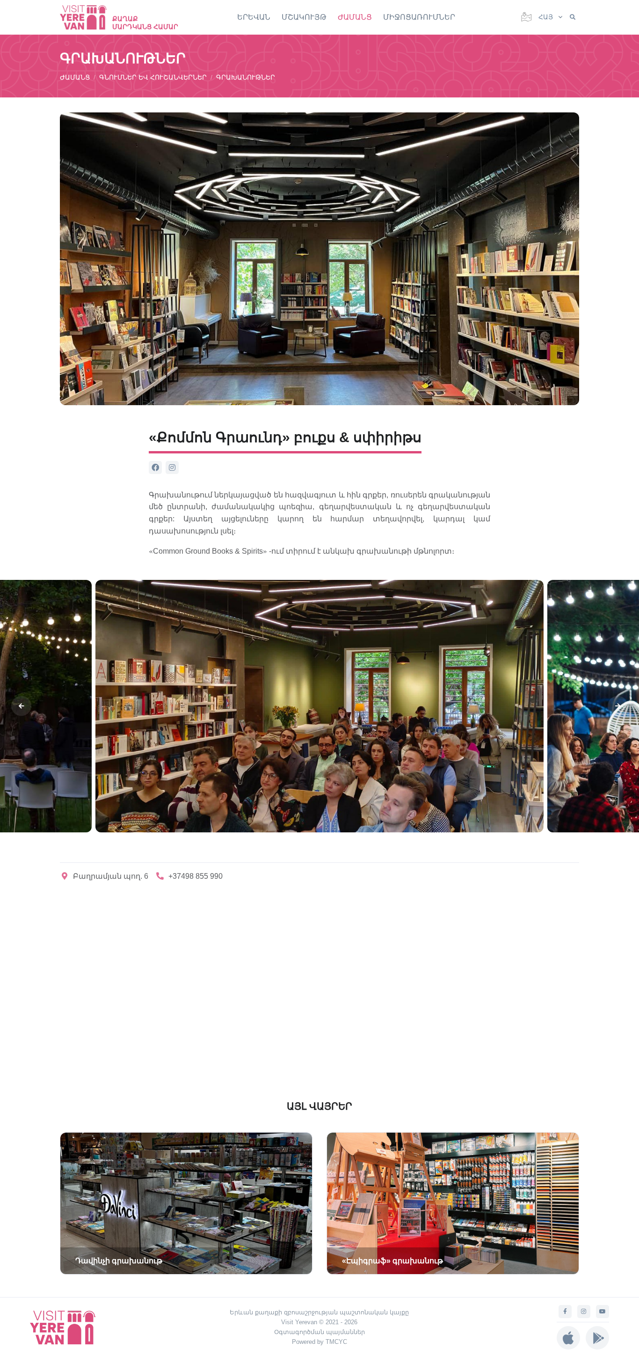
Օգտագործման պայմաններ (319, 1331)
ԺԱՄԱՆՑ (355, 17)
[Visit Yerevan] (88, 17)
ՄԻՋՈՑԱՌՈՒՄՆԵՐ (419, 17)
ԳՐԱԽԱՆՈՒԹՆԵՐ (245, 77)
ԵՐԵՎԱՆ (253, 17)
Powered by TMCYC (319, 1341)
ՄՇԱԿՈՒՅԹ (304, 17)
